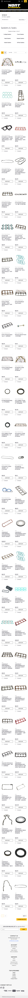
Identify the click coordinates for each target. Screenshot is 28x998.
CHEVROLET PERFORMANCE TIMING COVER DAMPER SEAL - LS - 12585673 (20, 864)
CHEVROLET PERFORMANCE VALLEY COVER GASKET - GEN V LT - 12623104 (20, 897)
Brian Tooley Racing (6, 69)
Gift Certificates (14, 946)
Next (24, 915)
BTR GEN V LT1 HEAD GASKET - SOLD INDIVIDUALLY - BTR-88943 (20, 139)
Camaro (14, 975)
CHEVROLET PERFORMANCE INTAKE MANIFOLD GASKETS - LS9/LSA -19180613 (6, 633)
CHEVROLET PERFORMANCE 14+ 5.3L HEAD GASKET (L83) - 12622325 (20, 501)
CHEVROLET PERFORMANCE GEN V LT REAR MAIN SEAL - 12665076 (20, 534)
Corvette (14, 977)
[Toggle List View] (5, 52)
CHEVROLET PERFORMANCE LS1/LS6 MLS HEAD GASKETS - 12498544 (7, 666)
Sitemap (13, 996)
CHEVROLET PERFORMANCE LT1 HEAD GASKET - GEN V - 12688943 (20, 732)
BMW (14, 972)
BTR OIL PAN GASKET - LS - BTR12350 (7, 368)
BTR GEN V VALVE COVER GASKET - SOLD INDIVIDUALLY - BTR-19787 (20, 172)
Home (14, 958)
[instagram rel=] (3, 988)
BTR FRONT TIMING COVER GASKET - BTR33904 (7, 72)
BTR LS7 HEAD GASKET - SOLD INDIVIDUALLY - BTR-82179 (7, 303)
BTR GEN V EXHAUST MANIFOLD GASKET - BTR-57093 (20, 72)
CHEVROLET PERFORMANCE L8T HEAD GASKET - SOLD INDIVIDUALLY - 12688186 (20, 633)
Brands (14, 960)
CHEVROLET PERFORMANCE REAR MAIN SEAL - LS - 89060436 (20, 831)
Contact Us (14, 965)
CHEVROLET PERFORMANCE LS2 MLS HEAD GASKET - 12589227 (20, 666)
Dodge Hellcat (14, 978)
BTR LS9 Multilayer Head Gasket (19, 302)
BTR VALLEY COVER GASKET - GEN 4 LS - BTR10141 (20, 435)
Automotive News (14, 962)
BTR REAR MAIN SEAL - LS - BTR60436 (7, 401)
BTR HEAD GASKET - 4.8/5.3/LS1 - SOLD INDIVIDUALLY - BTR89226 (7, 205)
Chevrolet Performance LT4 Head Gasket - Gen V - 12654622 (7, 764)
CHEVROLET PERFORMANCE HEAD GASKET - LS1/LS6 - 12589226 (7, 567)
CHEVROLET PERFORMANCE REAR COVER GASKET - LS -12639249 (7, 831)
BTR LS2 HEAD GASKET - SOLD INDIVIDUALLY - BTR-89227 (20, 237)
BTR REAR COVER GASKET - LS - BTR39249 (19, 369)
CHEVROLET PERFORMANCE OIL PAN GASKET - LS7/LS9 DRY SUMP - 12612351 (20, 798)
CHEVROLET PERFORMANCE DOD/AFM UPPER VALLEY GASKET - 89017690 (6, 534)
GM (16, 497)
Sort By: (10, 52)
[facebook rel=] (1, 988)
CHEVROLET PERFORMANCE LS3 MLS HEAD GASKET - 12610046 (7, 699)
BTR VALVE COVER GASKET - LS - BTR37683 (6, 468)
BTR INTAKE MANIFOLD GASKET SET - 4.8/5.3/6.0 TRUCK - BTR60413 (7, 237)
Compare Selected (22, 919)
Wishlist (14, 948)
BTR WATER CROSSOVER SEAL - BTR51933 (20, 468)
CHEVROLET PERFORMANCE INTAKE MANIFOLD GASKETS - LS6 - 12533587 (6, 600)
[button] (14, 19)
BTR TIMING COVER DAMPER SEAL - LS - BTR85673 (7, 435)
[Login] (22, 1)
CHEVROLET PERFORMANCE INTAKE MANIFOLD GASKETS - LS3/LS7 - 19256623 (20, 567)
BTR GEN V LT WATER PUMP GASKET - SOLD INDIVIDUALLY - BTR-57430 (7, 139)
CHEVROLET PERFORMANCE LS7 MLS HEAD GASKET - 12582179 (20, 699)
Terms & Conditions (14, 951)
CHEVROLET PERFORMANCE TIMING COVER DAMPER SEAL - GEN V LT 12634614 (7, 864)
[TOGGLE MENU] (2, 1)
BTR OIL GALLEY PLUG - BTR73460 (20, 335)
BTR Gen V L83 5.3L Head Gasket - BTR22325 (19, 105)
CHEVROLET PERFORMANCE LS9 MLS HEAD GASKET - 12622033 (7, 732)
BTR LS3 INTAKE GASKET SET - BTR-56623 (20, 270)
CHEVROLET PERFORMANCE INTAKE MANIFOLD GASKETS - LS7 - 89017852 (20, 600)
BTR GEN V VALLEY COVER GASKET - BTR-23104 (6, 171)
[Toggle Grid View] (2, 52)
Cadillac (14, 974)
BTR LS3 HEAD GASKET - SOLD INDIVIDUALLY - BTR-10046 (7, 270)
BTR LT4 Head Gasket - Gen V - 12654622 (7, 335)
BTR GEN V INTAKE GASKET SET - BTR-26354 (6, 105)
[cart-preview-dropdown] (25, 1)
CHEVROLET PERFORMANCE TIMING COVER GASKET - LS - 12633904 (6, 897)
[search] (19, 1)
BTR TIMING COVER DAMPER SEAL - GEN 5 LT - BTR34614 (20, 402)
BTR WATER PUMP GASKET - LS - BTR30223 (6, 501)
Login (12, 950)
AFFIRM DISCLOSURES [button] (14, 941)
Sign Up (15, 950)
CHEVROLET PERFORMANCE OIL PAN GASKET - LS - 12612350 (6, 798)
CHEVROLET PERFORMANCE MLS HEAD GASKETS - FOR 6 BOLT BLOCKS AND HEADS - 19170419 (20, 765)
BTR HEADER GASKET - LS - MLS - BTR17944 (20, 203)
